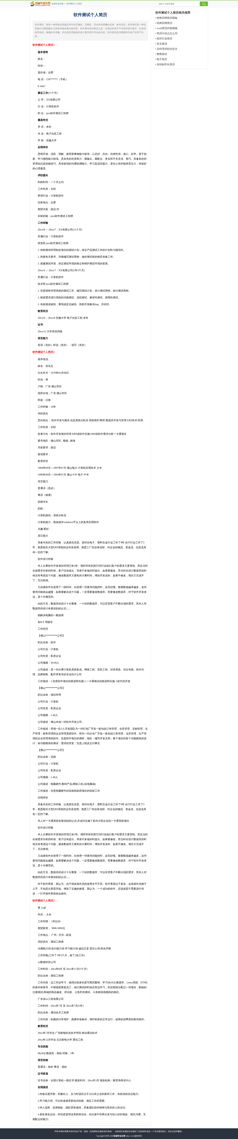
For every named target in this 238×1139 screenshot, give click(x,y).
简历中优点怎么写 (167, 33)
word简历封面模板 (167, 28)
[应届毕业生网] (41, 3)
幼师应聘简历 (164, 23)
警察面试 (162, 54)
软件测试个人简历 (74, 4)
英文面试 (162, 43)
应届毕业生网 (57, 4)
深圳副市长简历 (166, 64)
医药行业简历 (164, 38)
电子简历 (162, 59)
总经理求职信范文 (167, 49)
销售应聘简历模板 (167, 17)
